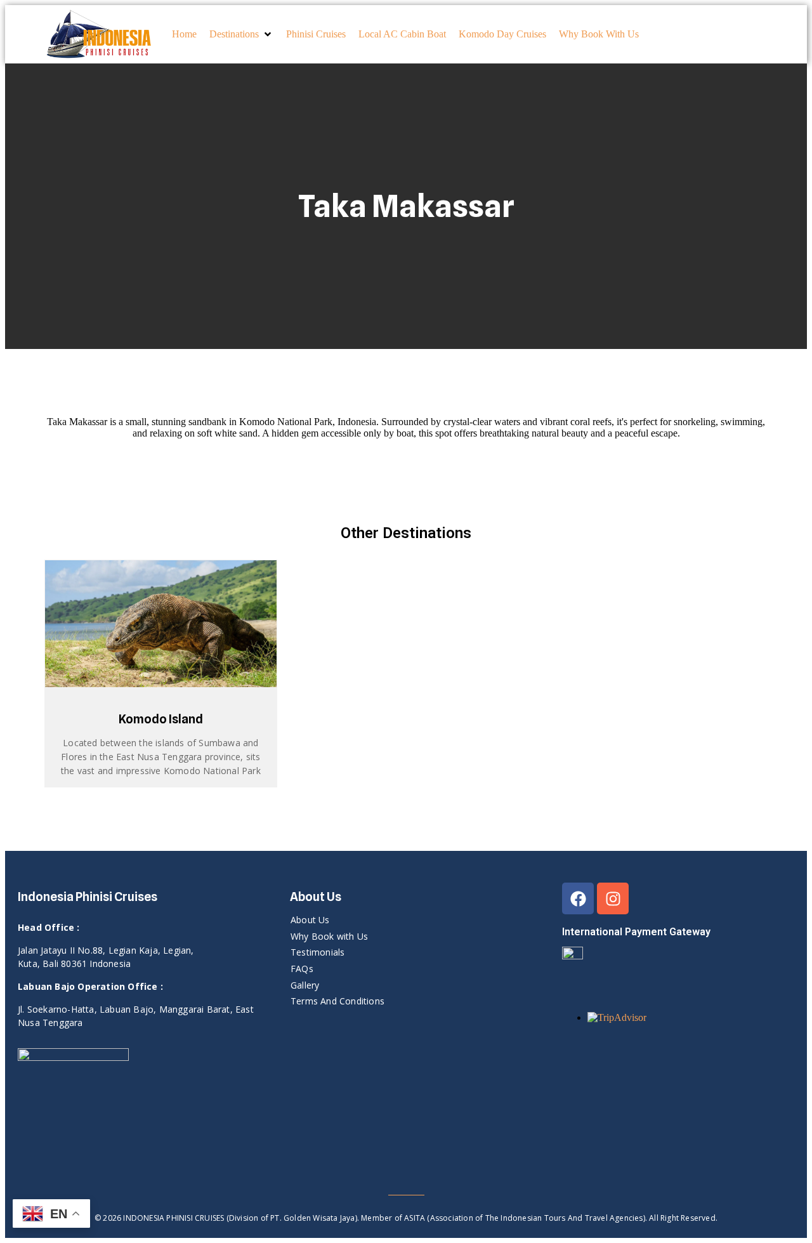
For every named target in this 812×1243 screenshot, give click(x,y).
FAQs (302, 969)
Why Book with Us (329, 936)
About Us (310, 920)
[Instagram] (613, 898)
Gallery (305, 985)
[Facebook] (578, 898)
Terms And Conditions (337, 1001)
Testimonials (317, 952)
